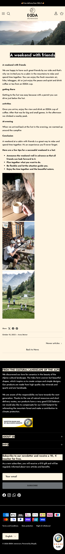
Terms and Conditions (10, 526)
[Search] (10, 13)
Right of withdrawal (43, 526)
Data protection (27, 526)
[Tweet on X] (9, 328)
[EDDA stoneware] (32, 13)
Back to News (32, 349)
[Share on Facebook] (13, 328)
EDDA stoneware (15, 543)
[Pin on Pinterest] (17, 328)
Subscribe (32, 485)
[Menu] (3, 13)
